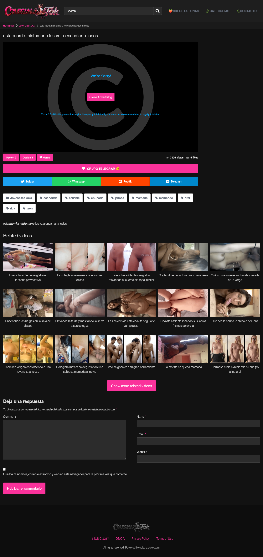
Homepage (8, 25)
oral (187, 198)
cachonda (50, 198)
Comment (9, 416)
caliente (74, 198)
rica (12, 208)
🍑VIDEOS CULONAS (183, 11)
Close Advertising (100, 97)
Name (141, 416)
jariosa (119, 198)
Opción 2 (11, 157)
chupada (96, 198)
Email (141, 434)
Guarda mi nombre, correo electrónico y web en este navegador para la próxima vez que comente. (65, 474)
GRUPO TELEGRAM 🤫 (103, 168)
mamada (141, 198)
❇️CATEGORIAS (217, 11)
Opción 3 (28, 157)
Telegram (176, 181)
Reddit (128, 181)
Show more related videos (131, 385)
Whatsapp (78, 181)
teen (29, 208)
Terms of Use (164, 538)
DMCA (120, 538)
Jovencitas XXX (27, 25)
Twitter (30, 181)
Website (142, 451)
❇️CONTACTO (246, 11)
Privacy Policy (141, 538)
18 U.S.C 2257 (99, 538)
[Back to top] (252, 544)
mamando (165, 198)
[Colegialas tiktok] (32, 11)
